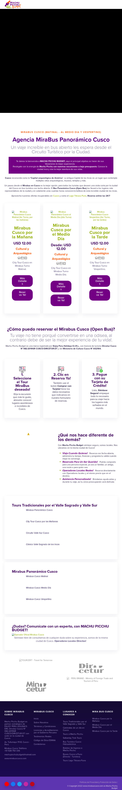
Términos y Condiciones (45, 726)
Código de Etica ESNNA (44, 740)
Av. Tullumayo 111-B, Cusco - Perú (17, 743)
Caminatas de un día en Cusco (74, 729)
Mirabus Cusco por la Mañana (22, 232)
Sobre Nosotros (41, 722)
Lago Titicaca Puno (77, 195)
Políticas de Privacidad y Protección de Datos (98, 782)
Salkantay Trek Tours (72, 738)
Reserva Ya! (22, 293)
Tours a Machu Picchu (73, 734)
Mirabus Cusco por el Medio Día (61, 232)
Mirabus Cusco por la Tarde (99, 232)
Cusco (56, 195)
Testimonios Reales (42, 736)
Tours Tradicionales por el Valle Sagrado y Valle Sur (75, 723)
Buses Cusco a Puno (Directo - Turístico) (72, 755)
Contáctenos (39, 744)
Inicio (36, 718)
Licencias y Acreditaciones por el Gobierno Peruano (46, 731)
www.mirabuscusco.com (15, 758)
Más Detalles (22, 281)
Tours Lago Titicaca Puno (74, 760)
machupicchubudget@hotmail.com (17, 754)
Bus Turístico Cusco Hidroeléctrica (72, 743)
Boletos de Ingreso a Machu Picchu (72, 749)
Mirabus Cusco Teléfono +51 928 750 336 (15, 749)
